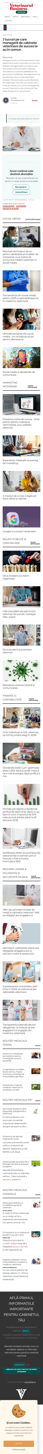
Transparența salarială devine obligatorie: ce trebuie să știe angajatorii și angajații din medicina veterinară (19, 1029)
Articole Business (21, 200)
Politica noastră (18, 1449)
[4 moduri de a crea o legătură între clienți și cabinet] (21, 481)
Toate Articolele (32, 219)
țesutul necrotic (20, 1246)
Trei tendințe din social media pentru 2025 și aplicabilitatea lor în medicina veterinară (20, 298)
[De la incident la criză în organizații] (21, 561)
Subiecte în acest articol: (14, 204)
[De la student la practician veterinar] (21, 635)
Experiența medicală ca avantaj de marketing (20, 462)
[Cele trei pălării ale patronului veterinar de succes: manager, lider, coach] (21, 596)
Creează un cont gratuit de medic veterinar (21, 1370)
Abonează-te (20, 187)
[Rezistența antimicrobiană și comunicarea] (21, 670)
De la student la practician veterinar (17, 651)
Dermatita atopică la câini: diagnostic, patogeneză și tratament (15, 1111)
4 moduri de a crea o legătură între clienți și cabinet (19, 497)
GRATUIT (26, 1331)
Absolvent (25, 17)
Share (34, 100)
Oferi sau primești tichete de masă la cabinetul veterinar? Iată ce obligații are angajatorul (21, 912)
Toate (37, 1045)
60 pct (7, 17)
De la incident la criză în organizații (16, 577)
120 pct (15, 17)
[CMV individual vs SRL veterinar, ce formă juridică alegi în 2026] (21, 717)
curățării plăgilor (10, 1243)
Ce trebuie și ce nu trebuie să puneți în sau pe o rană (16, 1233)
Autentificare (21, 192)
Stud (35, 17)
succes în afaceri (11, 208)
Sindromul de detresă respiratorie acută (13, 1137)
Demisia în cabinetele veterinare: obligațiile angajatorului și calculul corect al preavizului (21, 951)
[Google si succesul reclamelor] (21, 516)
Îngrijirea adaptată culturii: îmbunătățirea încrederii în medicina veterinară (15, 1262)
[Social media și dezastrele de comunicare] (21, 357)
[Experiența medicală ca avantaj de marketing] (21, 445)
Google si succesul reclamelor (19, 531)
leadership (21, 206)
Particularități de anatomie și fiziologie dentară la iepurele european (16, 1164)
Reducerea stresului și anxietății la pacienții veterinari (13, 1205)
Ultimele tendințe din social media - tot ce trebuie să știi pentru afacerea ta (18, 336)
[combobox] (21, 20)
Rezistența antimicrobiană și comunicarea (19, 686)
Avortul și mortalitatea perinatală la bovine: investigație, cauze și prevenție (13, 1057)
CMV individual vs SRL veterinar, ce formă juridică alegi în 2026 (21, 734)
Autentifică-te (30, 1382)
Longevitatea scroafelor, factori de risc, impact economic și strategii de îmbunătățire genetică (14, 1073)
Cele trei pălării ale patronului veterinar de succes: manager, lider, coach (19, 614)
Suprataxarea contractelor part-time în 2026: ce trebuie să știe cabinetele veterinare (20, 989)
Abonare (21, 12)
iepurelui (7, 1179)
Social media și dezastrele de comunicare (19, 373)
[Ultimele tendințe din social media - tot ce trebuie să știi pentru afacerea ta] (21, 319)
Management (7, 35)
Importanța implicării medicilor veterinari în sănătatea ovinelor (13, 1087)
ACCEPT (18, 1444)
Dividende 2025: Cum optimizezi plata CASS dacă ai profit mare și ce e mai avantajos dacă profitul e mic (21, 772)
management (8, 206)
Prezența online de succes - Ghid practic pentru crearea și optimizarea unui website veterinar (21, 423)
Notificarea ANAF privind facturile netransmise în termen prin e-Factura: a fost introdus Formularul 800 (21, 857)
